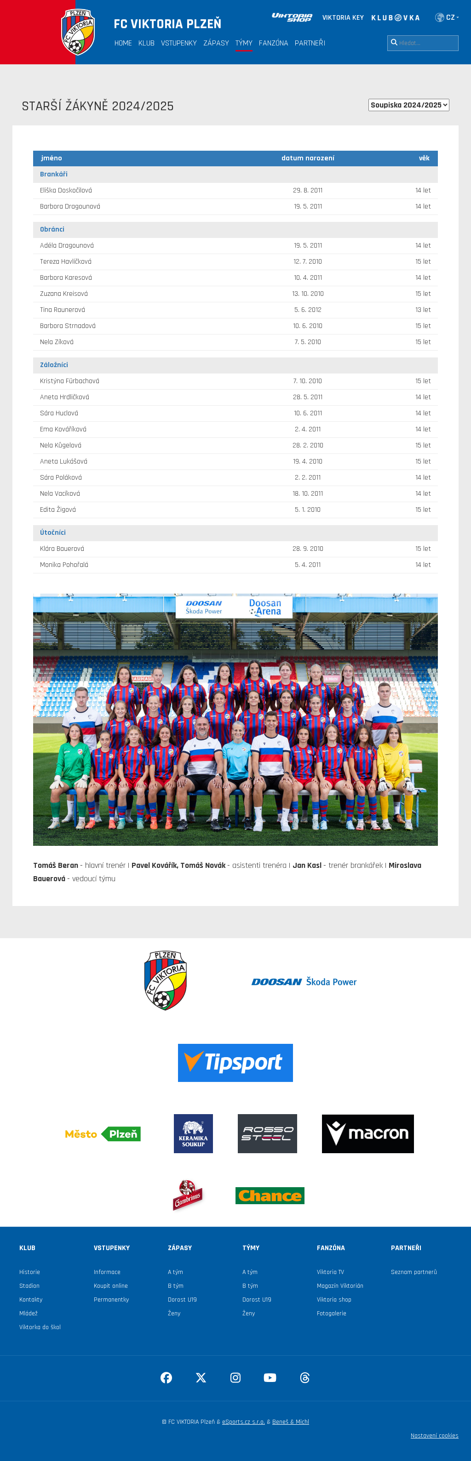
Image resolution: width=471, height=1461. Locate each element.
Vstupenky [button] (179, 43)
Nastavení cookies (435, 1436)
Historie (29, 1272)
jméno (51, 158)
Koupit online (111, 1286)
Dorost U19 (182, 1300)
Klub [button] (146, 43)
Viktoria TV (330, 1272)
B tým (176, 1286)
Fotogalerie (331, 1313)
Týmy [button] (244, 43)
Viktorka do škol (40, 1327)
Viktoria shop (334, 1300)
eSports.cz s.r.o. (243, 1422)
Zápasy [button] (216, 43)
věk (424, 158)
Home (123, 43)
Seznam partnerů (414, 1272)
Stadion (29, 1286)
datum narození (307, 158)
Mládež (28, 1313)
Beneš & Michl (290, 1422)
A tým (175, 1272)
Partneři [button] (310, 43)
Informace (107, 1272)
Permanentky (111, 1300)
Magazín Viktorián (340, 1286)
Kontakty (30, 1300)
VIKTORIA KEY (343, 18)
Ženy (174, 1313)
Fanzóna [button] (273, 43)
